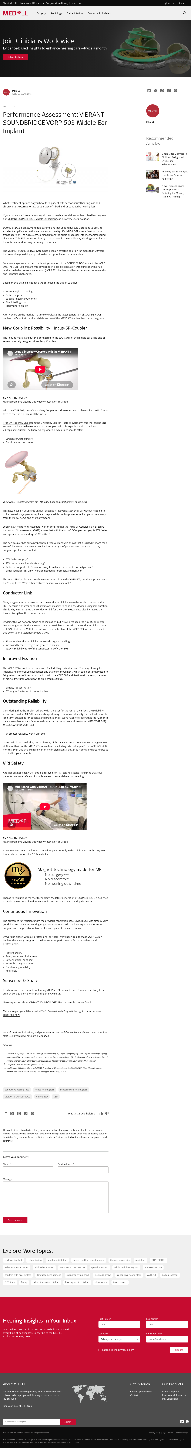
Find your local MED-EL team (18, 1405)
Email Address (66, 1164)
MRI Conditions (170, 1398)
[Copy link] (25, 1113)
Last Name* (152, 1318)
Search (67, 1421)
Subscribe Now (15, 56)
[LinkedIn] (5, 1113)
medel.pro (76, 2)
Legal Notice (167, 1432)
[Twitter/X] (12, 1113)
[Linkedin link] (180, 1421)
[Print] (32, 1113)
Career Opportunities (141, 1391)
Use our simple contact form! (74, 1002)
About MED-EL (10, 2)
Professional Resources (32, 2)
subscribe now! (11, 1014)
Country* (103, 1333)
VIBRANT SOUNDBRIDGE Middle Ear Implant (32, 218)
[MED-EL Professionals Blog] (15, 13)
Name (7, 1164)
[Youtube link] (186, 1421)
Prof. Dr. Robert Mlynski (16, 422)
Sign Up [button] (179, 1349)
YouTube (63, 401)
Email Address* (154, 1333)
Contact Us (135, 1395)
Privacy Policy (154, 1432)
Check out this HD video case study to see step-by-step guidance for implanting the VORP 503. (54, 991)
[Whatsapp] (18, 1113)
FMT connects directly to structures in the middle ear (50, 238)
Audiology (9, 106)
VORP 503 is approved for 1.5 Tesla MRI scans (53, 772)
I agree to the (118, 1349)
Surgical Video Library (57, 2)
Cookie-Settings (181, 1432)
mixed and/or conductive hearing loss (74, 206)
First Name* (104, 1318)
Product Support (170, 1391)
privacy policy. (126, 1349)
